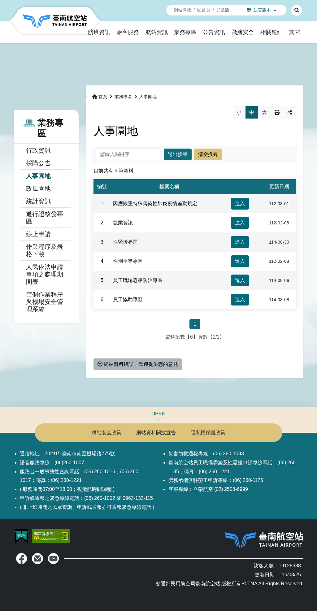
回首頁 (203, 9)
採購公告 (38, 163)
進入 (240, 203)
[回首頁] (55, 20)
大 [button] (264, 112)
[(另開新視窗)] (21, 558)
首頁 (102, 96)
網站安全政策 (106, 432)
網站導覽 (182, 9)
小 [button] (239, 112)
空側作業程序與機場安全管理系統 (44, 302)
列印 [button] (277, 112)
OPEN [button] (158, 413)
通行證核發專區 (44, 217)
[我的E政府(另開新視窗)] (22, 535)
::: (170, 7)
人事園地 (38, 175)
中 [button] (251, 112)
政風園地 (38, 188)
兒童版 (222, 9)
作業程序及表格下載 (44, 250)
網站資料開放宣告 (156, 432)
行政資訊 (38, 150)
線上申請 (38, 234)
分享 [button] (290, 112)
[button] (99, 32)
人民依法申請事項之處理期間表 (44, 274)
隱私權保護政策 (208, 432)
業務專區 (123, 96)
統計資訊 (38, 201)
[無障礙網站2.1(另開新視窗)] (51, 535)
